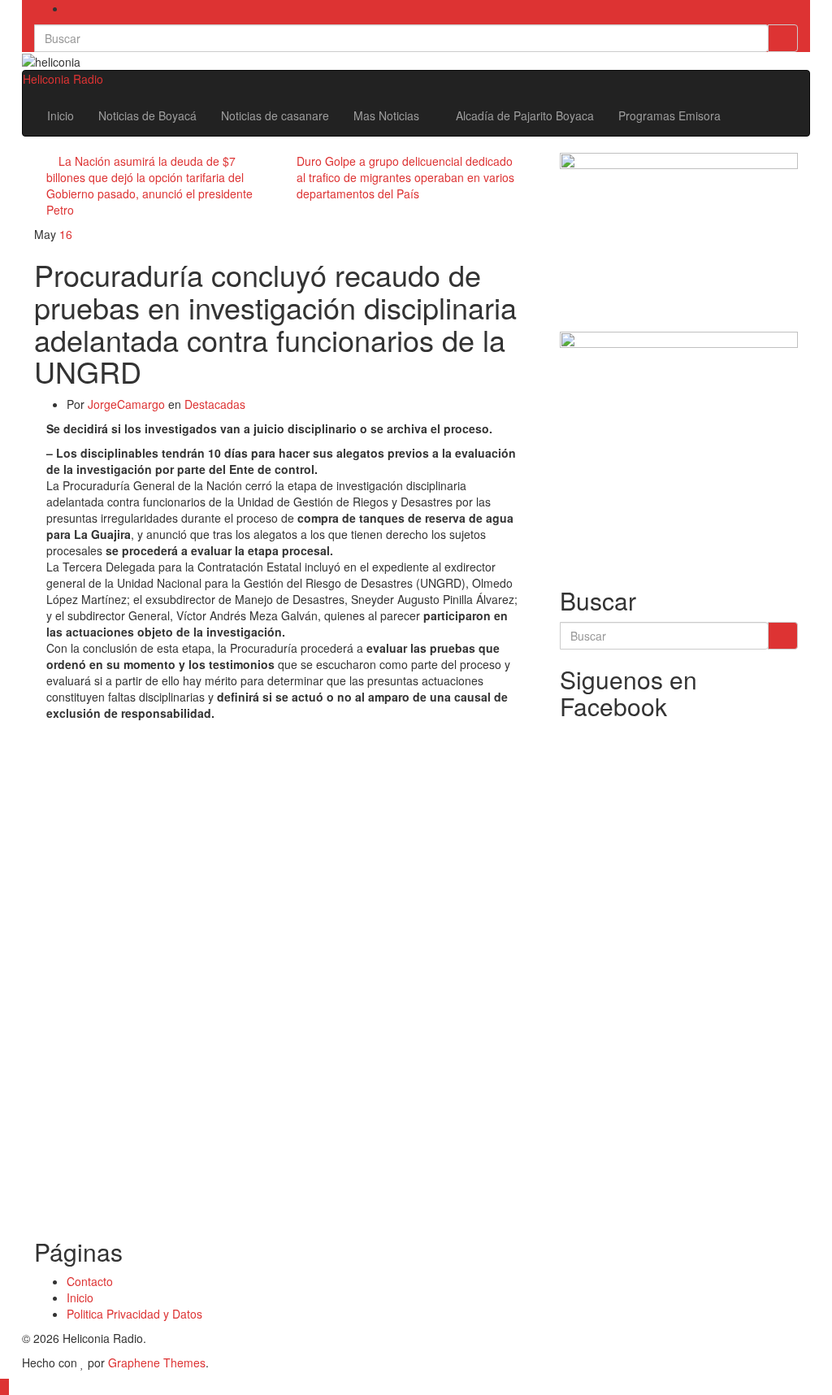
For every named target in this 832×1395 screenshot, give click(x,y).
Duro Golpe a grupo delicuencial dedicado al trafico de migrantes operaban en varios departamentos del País (405, 177)
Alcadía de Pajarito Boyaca (525, 115)
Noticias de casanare (275, 115)
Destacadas (214, 404)
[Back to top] (4, 1387)
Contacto (90, 1281)
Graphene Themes (157, 1362)
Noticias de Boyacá (147, 115)
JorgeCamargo (126, 404)
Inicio (60, 115)
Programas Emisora (669, 115)
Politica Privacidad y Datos (134, 1314)
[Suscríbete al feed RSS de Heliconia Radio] (71, 8)
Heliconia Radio (63, 79)
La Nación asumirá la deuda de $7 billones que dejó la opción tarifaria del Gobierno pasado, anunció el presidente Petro (149, 185)
